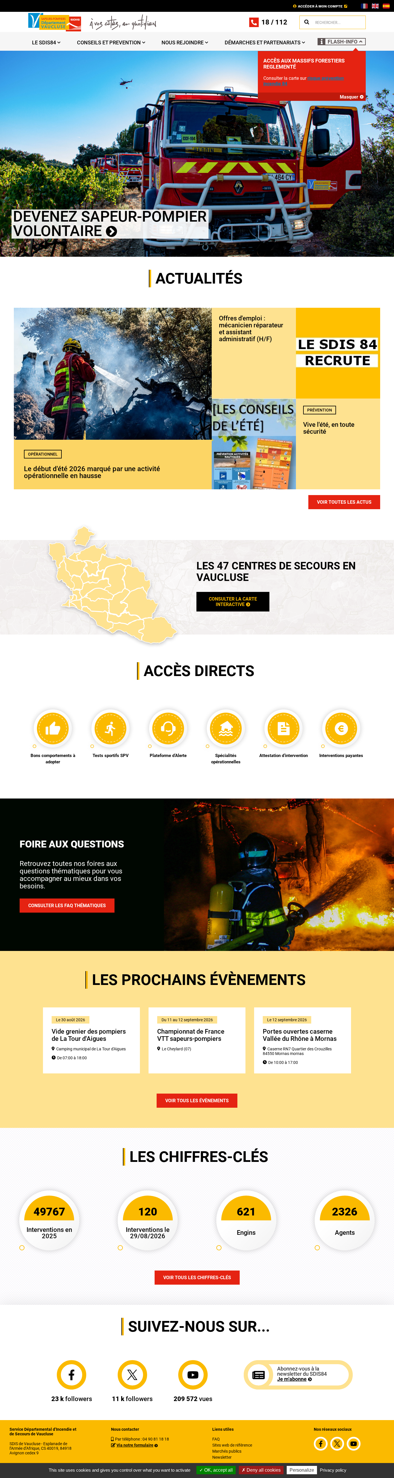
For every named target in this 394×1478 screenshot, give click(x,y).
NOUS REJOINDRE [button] (183, 42)
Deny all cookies (263, 1470)
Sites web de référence (232, 1445)
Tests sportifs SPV (111, 755)
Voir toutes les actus (344, 502)
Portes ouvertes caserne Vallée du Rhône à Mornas (300, 1035)
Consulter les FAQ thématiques (67, 905)
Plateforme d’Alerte (168, 755)
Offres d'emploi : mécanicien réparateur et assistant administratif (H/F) (251, 329)
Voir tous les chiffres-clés (197, 1277)
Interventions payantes (341, 755)
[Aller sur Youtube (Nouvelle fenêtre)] (193, 1375)
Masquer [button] (349, 97)
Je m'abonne (292, 1379)
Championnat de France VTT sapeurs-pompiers (190, 1035)
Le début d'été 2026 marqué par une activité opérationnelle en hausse (92, 472)
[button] (342, 41)
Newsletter (222, 1457)
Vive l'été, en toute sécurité (328, 428)
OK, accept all (218, 1470)
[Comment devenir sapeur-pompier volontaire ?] (197, 153)
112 (281, 22)
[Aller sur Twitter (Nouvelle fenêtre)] (132, 1375)
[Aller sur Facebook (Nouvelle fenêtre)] (71, 1375)
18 (265, 22)
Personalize (302, 1470)
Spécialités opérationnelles (226, 759)
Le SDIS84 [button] (44, 42)
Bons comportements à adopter (53, 759)
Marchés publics (226, 1451)
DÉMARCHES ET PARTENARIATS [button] (263, 42)
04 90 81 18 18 (155, 1439)
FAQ (216, 1439)
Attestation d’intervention (283, 755)
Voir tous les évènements (197, 1100)
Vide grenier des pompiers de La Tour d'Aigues (89, 1035)
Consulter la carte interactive (233, 601)
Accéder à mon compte (320, 6)
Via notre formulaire (135, 1445)
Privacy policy (333, 1470)
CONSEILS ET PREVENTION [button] (109, 42)
